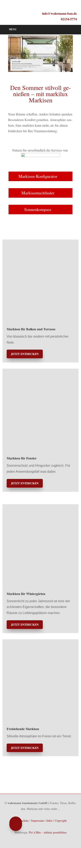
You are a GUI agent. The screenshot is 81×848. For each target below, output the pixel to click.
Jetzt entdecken (25, 354)
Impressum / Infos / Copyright (49, 821)
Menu (13, 29)
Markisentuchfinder (37, 193)
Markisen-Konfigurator (37, 176)
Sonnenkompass (37, 209)
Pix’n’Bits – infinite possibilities (48, 832)
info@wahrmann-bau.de (59, 13)
